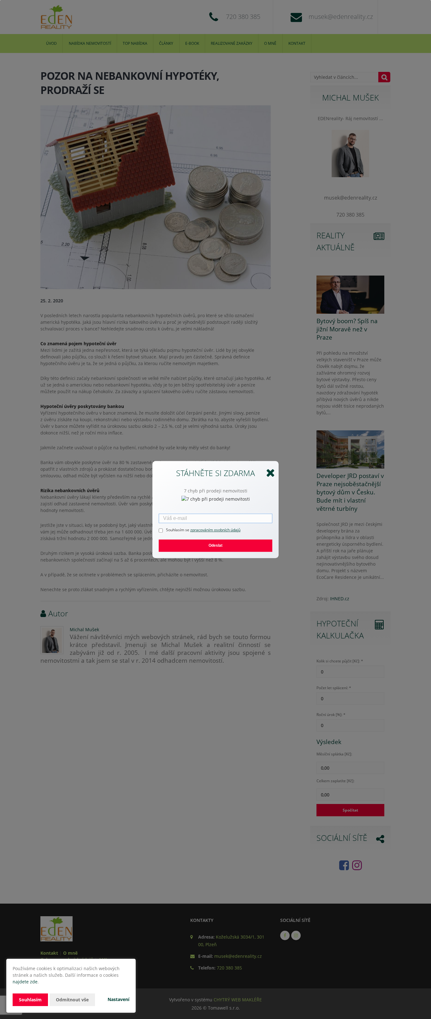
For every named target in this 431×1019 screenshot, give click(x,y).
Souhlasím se (178, 530)
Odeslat (215, 545)
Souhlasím (30, 1000)
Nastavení (118, 999)
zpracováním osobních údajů (215, 530)
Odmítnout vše (72, 1000)
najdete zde (25, 982)
